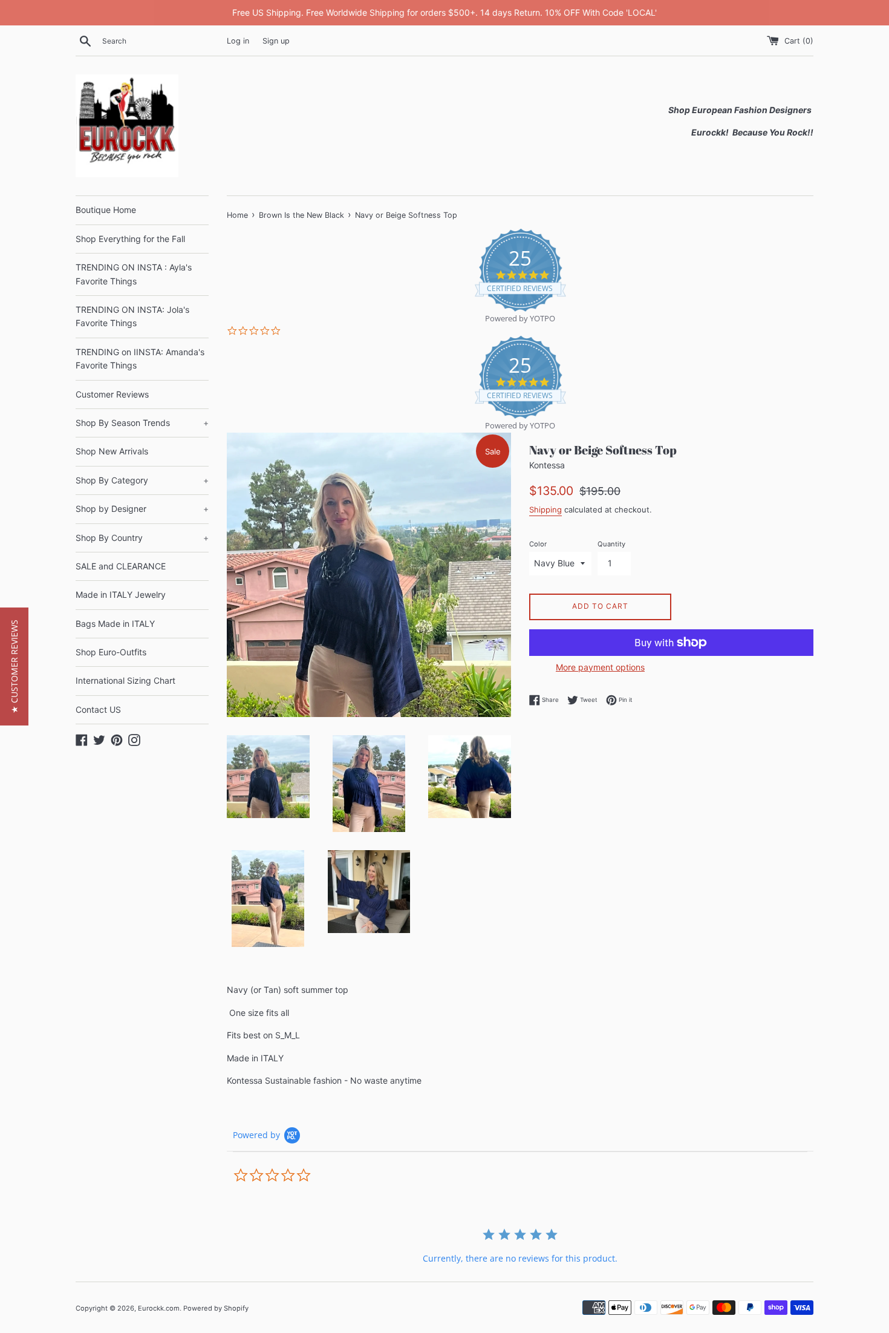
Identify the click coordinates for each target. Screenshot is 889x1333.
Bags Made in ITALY (115, 623)
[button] (14, 666)
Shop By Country (142, 537)
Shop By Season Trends (142, 423)
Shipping (545, 509)
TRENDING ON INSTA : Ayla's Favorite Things (134, 274)
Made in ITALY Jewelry (121, 594)
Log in (238, 40)
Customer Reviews (112, 394)
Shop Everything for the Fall (130, 239)
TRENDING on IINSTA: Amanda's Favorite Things (140, 358)
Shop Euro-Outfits (111, 652)
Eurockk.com (159, 1308)
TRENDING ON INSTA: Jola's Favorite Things (132, 316)
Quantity (611, 544)
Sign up (276, 40)
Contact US (98, 709)
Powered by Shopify (216, 1308)
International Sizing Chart (125, 680)
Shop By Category (142, 480)
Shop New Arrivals (112, 451)
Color (538, 544)
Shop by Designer (142, 508)
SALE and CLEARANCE (121, 566)
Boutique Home (106, 210)
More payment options (600, 667)
